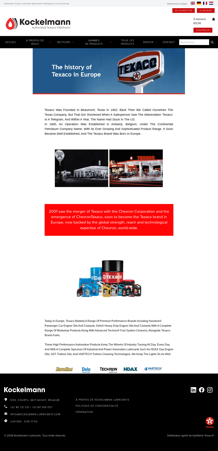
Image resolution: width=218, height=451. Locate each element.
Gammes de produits (94, 42)
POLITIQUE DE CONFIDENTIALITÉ (97, 405)
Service (148, 42)
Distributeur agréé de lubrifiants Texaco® (190, 435)
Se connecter (183, 10)
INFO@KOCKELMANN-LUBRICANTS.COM (35, 414)
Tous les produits (127, 42)
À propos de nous (35, 42)
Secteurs (63, 42)
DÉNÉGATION (84, 411)
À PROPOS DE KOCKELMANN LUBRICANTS (102, 399)
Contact (169, 42)
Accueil (11, 42)
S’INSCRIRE (206, 10)
